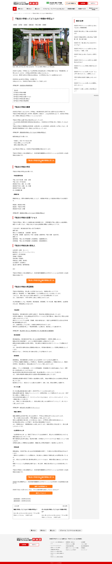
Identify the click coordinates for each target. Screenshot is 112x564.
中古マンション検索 (70, 544)
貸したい (37, 8)
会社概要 (83, 542)
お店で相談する (72, 3)
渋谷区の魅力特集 (70, 546)
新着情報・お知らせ (70, 542)
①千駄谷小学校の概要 (20, 92)
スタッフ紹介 (84, 544)
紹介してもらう (41, 493)
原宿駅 (44, 24)
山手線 (20, 24)
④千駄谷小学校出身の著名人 (22, 98)
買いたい (20, 8)
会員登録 (83, 3)
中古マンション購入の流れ (56, 551)
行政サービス (82, 8)
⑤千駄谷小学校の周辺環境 (21, 100)
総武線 (15, 24)
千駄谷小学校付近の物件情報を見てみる (41, 161)
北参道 (25, 24)
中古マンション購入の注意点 (57, 556)
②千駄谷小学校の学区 (20, 94)
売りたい (29, 8)
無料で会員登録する (41, 486)
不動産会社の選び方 (55, 549)
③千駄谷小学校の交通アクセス (22, 96)
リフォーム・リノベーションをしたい (54, 8)
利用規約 (83, 547)
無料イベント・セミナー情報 (72, 547)
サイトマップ (84, 549)
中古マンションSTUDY (71, 549)
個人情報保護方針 (85, 546)
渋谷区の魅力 (71, 8)
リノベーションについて (56, 545)
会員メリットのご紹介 (55, 547)
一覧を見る (96, 95)
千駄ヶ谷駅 (38, 24)
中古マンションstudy (93, 9)
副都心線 (31, 24)
